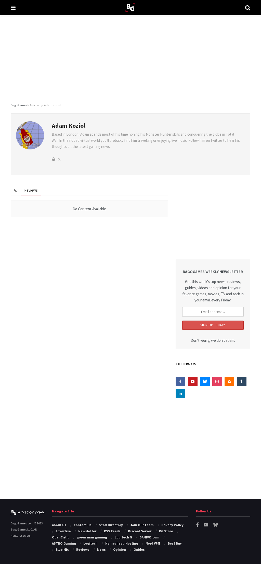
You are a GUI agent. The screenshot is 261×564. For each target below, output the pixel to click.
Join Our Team (142, 525)
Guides (139, 549)
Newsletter (87, 531)
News (101, 549)
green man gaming (92, 537)
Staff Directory (111, 525)
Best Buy (175, 543)
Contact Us (83, 525)
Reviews (31, 190)
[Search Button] (247, 7)
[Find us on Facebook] (180, 381)
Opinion (119, 549)
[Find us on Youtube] (193, 381)
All (15, 190)
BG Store (166, 531)
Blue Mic (62, 549)
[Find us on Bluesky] (205, 381)
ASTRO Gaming (64, 543)
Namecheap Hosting (121, 543)
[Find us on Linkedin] (180, 393)
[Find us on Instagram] (217, 381)
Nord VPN (153, 543)
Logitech (90, 543)
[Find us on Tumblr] (241, 381)
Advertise (63, 531)
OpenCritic (60, 537)
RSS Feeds (112, 531)
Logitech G (123, 537)
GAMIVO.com (149, 537)
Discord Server (139, 531)
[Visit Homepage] (130, 8)
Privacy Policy (172, 525)
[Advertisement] (130, 59)
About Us (59, 525)
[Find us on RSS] (229, 381)
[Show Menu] (13, 7)
